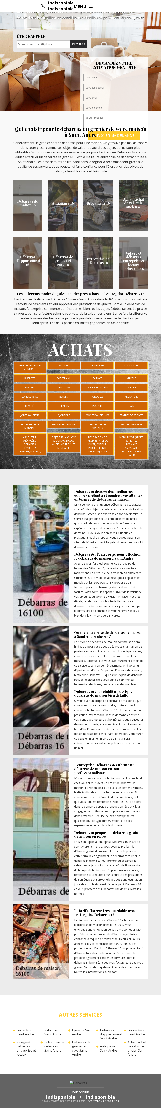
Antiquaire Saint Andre (108, 1048)
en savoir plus (27, 230)
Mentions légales (103, 1101)
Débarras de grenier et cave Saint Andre (81, 1048)
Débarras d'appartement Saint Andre (110, 1034)
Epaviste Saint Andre (82, 1032)
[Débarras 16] (80, 1084)
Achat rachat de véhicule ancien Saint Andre (137, 1048)
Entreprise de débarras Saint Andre (54, 1046)
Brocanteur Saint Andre (136, 1032)
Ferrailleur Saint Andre (25, 1032)
